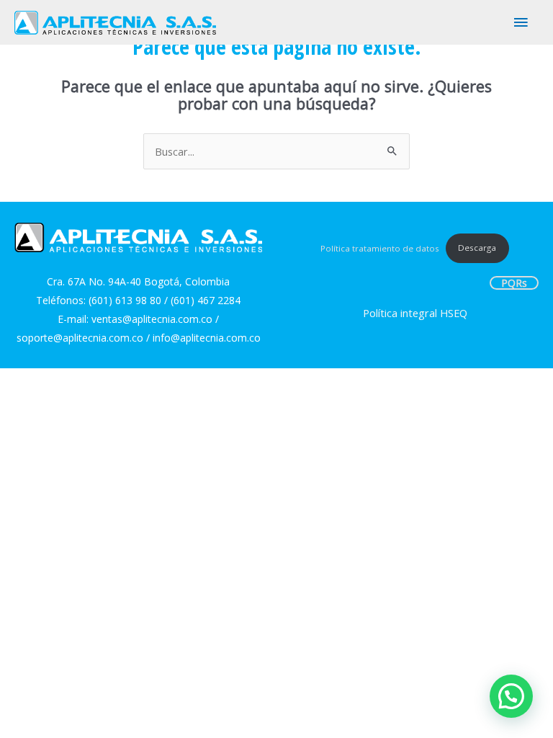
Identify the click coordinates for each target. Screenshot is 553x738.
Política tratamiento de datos (379, 247)
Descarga (477, 247)
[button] (511, 696)
